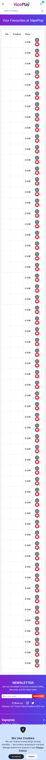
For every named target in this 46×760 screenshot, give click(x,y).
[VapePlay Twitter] (32, 703)
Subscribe (38, 696)
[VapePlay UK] (22, 4)
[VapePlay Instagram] (26, 703)
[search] (42, 10)
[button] (3, 4)
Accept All (16, 756)
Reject (31, 756)
